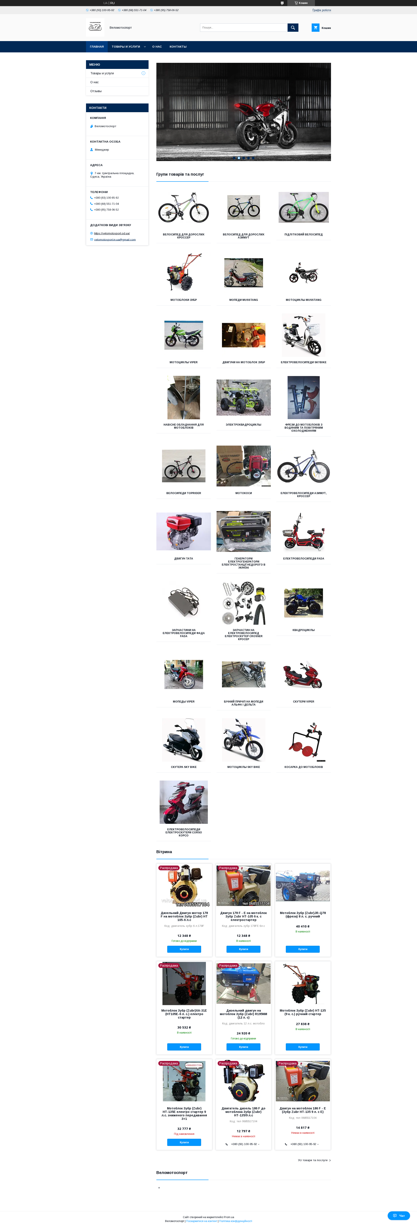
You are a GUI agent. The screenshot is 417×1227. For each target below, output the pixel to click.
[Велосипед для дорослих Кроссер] (183, 207)
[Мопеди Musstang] (244, 273)
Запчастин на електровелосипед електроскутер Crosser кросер (244, 635)
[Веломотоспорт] (95, 35)
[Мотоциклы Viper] (183, 335)
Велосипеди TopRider (183, 493)
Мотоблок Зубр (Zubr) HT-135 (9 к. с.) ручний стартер (303, 1012)
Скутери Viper (303, 701)
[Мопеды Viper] (183, 674)
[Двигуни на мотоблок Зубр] (244, 335)
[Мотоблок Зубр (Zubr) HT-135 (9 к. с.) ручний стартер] (303, 983)
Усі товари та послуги (313, 1160)
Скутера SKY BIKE (184, 767)
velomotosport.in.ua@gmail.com (115, 239)
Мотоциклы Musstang (303, 299)
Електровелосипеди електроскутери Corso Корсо (183, 832)
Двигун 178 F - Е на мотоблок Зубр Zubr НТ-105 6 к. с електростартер (243, 916)
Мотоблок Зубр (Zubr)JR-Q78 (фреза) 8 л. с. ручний (303, 914)
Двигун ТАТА (183, 558)
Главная (97, 46)
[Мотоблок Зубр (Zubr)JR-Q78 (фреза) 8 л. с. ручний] (303, 885)
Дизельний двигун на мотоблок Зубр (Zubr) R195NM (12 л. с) (243, 1014)
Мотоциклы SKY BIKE (243, 767)
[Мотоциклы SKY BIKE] (244, 740)
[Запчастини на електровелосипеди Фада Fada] (183, 603)
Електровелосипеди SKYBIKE (303, 362)
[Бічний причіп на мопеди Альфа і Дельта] (244, 674)
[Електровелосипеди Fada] (303, 531)
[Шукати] (293, 27)
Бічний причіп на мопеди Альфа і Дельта (243, 703)
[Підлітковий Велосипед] (303, 207)
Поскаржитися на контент (201, 1221)
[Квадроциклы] (303, 603)
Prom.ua (229, 1217)
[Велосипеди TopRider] (183, 466)
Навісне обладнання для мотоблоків (184, 426)
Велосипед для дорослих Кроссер (183, 236)
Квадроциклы (304, 630)
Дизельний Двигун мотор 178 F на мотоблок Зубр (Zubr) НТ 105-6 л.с (184, 916)
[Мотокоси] (244, 466)
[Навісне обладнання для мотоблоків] (183, 397)
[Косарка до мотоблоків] (303, 740)
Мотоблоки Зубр (183, 299)
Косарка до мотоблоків (304, 767)
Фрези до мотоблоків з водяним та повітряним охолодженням (304, 427)
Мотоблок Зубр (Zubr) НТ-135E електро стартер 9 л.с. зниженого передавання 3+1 (184, 1113)
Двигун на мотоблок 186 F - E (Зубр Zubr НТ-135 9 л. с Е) (303, 1110)
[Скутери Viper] (303, 674)
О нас (157, 46)
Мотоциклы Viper (184, 362)
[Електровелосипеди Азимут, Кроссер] (303, 466)
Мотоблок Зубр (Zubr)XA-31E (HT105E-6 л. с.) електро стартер (184, 1014)
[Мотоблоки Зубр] (183, 273)
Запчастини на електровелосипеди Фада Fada (184, 633)
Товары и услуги (126, 46)
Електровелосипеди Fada (303, 558)
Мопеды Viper (184, 701)
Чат (402, 1215)
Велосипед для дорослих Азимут (243, 236)
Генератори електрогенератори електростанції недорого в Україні (243, 563)
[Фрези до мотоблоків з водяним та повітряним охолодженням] (303, 397)
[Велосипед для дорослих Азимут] (244, 207)
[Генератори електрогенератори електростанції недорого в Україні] (244, 531)
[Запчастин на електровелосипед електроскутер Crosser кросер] (244, 603)
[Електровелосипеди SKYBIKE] (303, 335)
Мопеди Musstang (243, 299)
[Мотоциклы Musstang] (303, 273)
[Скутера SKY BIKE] (183, 740)
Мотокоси (243, 493)
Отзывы (96, 91)
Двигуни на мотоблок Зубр (243, 362)
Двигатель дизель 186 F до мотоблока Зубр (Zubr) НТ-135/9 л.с (243, 1112)
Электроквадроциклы (243, 424)
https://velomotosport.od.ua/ (112, 233)
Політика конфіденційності (235, 1221)
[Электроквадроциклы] (244, 397)
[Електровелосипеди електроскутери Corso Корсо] (183, 802)
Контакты (178, 46)
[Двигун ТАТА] (183, 531)
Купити (184, 949)
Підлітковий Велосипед (304, 234)
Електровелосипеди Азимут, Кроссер (304, 495)
